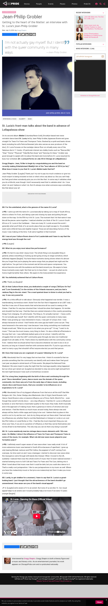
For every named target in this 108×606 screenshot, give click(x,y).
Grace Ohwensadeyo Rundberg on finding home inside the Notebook (93, 35)
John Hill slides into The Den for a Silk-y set (94, 18)
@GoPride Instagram (84, 56)
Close (99, 602)
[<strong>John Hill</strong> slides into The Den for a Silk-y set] (79, 19)
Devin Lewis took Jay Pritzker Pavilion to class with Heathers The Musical (93, 27)
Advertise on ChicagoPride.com (90, 95)
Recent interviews (83, 12)
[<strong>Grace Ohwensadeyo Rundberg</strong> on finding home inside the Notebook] (79, 36)
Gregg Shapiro (29, 558)
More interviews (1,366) (85, 48)
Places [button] (62, 4)
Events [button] (50, 4)
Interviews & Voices (9, 119)
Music (30, 119)
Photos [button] (74, 4)
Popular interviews (84, 44)
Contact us (68, 581)
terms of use (23, 603)
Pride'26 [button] (87, 4)
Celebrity (22, 119)
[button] (27, 4)
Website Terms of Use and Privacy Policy (49, 581)
